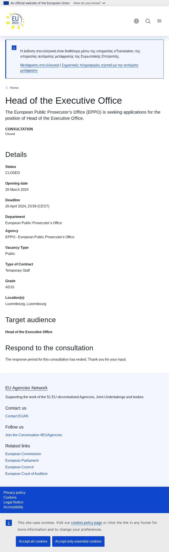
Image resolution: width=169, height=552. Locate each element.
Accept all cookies (33, 541)
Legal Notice (13, 502)
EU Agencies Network (26, 387)
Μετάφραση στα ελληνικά (39, 65)
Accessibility (13, 507)
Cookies (10, 497)
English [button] (136, 21)
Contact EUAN (16, 416)
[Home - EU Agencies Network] (15, 21)
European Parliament (22, 460)
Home (14, 87)
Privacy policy (14, 492)
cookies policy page (86, 523)
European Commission (23, 454)
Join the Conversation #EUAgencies (33, 435)
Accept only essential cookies (78, 541)
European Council (19, 467)
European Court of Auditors (26, 474)
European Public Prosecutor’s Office (33, 223)
